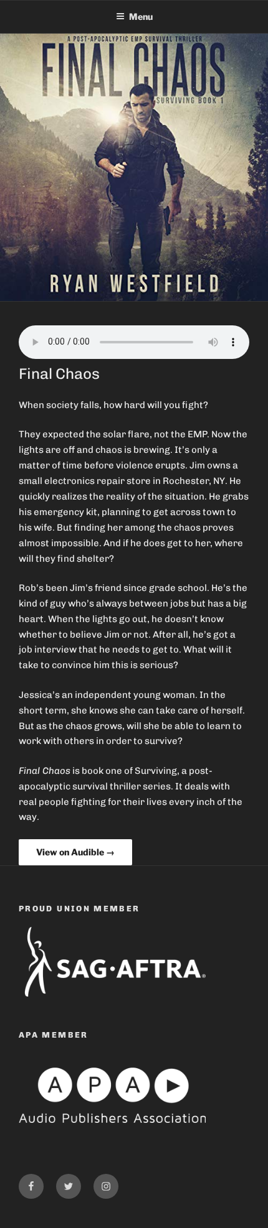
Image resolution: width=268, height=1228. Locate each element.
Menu (141, 16)
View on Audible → (75, 852)
